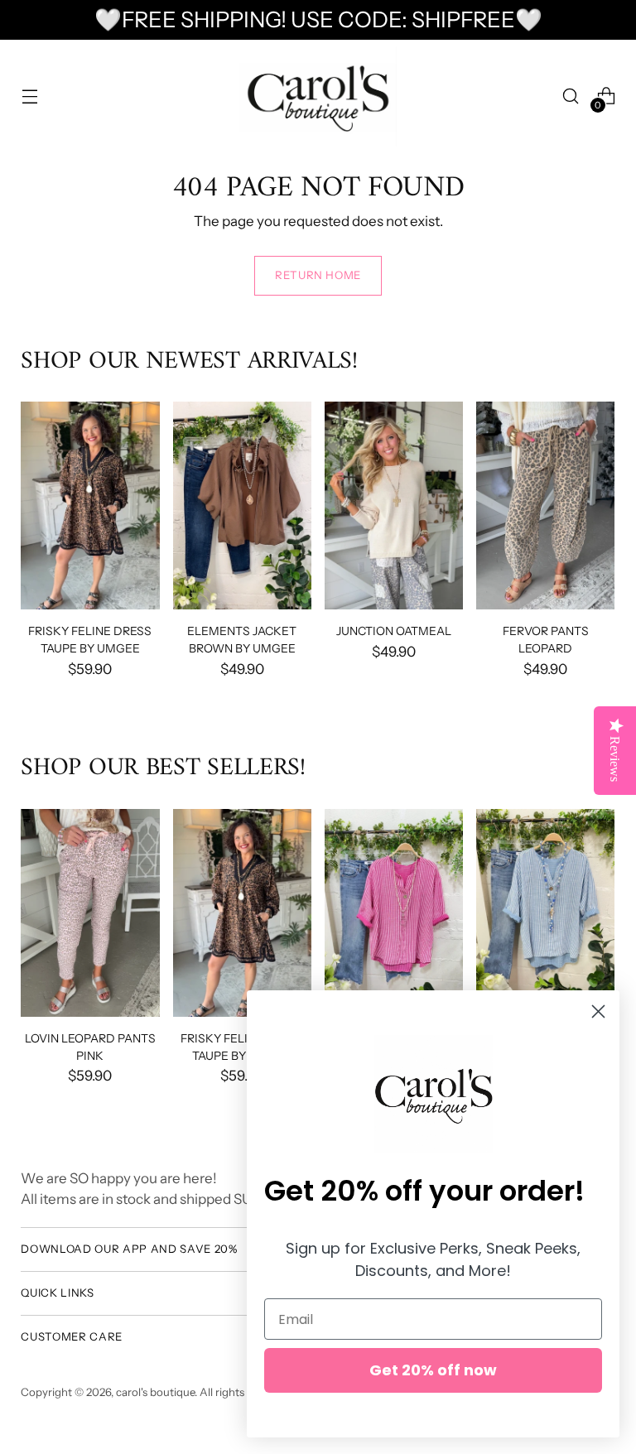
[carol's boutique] (318, 96)
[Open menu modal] (29, 96)
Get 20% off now (433, 1370)
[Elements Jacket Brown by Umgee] (242, 505)
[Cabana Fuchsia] (394, 913)
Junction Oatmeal (393, 630)
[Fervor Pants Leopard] (545, 505)
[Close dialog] (598, 1011)
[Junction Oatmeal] (394, 505)
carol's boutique (155, 1392)
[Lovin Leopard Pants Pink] (90, 913)
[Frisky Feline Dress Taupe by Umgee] (90, 505)
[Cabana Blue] (545, 913)
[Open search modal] (571, 96)
